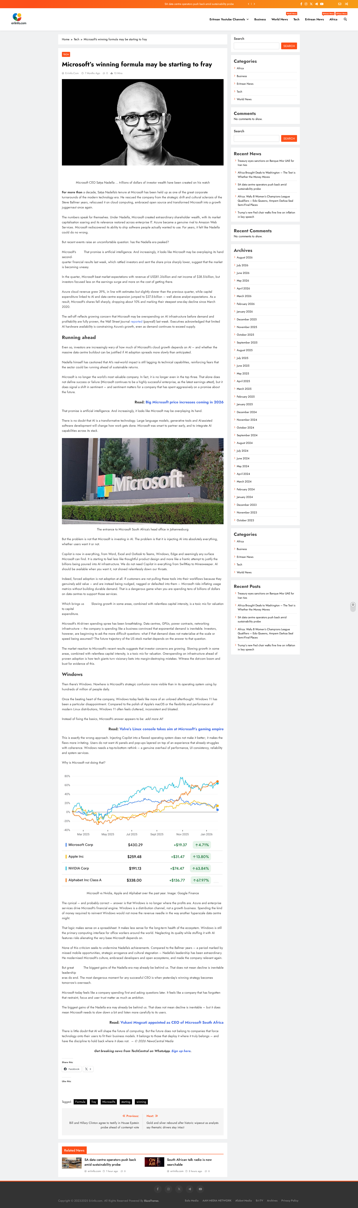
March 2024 (244, 481)
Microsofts (108, 1102)
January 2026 (245, 312)
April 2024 (243, 474)
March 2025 (244, 389)
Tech (296, 19)
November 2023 (247, 512)
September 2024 (247, 435)
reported (136, 321)
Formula (80, 1102)
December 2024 (247, 412)
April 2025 (243, 381)
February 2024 (246, 489)
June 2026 (243, 273)
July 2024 (242, 451)
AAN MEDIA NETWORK (216, 1200)
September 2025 (247, 342)
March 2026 (244, 296)
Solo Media (192, 1200)
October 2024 (245, 428)
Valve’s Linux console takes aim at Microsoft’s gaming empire (172, 729)
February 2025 (246, 397)
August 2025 (244, 350)
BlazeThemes (151, 1201)
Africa (334, 17)
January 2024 (245, 497)
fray (94, 1102)
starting (125, 1102)
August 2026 (245, 257)
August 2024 (245, 443)
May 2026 (243, 281)
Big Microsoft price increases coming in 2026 (185, 402)
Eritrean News (316, 17)
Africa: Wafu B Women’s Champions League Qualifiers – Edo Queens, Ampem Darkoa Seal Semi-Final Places (171, 5)
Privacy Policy (289, 1200)
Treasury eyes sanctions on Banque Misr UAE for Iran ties (266, 163)
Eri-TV (259, 1200)
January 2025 (245, 404)
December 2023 (247, 505)
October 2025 (245, 335)
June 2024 (243, 458)
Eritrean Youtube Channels (227, 19)
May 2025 (243, 373)
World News (281, 17)
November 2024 (247, 420)
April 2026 (243, 288)
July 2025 (242, 358)
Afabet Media (243, 1200)
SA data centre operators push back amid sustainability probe (110, 1162)
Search (239, 38)
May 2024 (243, 466)
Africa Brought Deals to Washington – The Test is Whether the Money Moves (266, 175)
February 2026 (246, 304)
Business (260, 19)
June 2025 (243, 366)
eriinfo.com (72, 73)
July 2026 (242, 265)
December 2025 (247, 319)
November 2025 (247, 327)
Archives (272, 1200)
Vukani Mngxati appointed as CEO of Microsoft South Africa (172, 1022)
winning (141, 1102)
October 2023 (245, 520)
